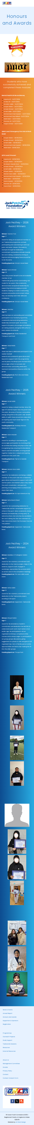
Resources (6, 1047)
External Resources (9, 1051)
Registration (7, 1024)
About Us (6, 1060)
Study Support (7, 1040)
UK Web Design (21, 1122)
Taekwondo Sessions (9, 1044)
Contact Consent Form (10, 1078)
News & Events (7, 1010)
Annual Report (7, 1013)
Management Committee (11, 1064)
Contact (5, 1074)
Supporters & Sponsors (10, 1021)
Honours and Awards (9, 1017)
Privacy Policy (7, 1071)
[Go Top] (31, 1121)
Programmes (7, 1033)
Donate (5, 1067)
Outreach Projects (9, 1037)
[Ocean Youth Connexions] (7, 3)
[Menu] (30, 3)
